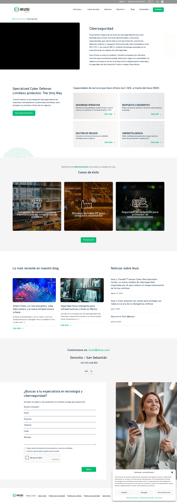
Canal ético (106, 496)
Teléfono (28, 425)
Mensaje (28, 437)
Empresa (27, 419)
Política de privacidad (147, 497)
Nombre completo (32, 407)
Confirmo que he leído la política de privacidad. (43, 451)
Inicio (16, 19)
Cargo (26, 431)
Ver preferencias (164, 492)
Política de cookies (132, 497)
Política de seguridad (92, 496)
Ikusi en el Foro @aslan (123, 317)
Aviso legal (158, 497)
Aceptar (124, 492)
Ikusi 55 (122, 2)
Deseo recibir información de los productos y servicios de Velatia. (50, 448)
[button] (172, 472)
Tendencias (19, 299)
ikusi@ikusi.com (99, 350)
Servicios (22, 19)
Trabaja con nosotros (136, 2)
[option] (88, 358)
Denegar (144, 492)
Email (27, 413)
